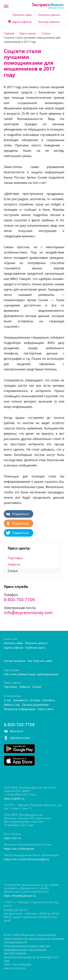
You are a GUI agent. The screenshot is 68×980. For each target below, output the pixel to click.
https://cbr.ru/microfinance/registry (26, 859)
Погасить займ (22, 15)
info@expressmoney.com (28, 612)
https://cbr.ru (12, 838)
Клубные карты (35, 647)
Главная (9, 33)
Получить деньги (49, 15)
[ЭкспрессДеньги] (47, 6)
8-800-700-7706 (19, 599)
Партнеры (15, 558)
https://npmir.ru (14, 798)
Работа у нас (12, 704)
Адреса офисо (21, 22)
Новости (14, 564)
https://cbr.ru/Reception (19, 848)
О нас (7, 700)
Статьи (45, 33)
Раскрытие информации (20, 709)
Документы (20, 700)
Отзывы (35, 700)
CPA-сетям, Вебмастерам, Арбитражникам (31, 674)
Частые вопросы (15, 661)
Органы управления (35, 704)
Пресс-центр (27, 33)
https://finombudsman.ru (20, 896)
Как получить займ (40, 661)
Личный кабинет (49, 22)
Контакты (48, 700)
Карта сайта (45, 709)
